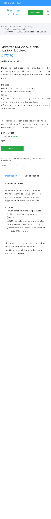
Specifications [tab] (32, 175)
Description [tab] (11, 175)
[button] (47, 13)
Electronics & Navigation (16, 29)
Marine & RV (15, 26)
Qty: (3, 140)
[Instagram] (19, 165)
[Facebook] (10, 165)
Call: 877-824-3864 (12, 3)
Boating (28, 26)
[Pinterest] (24, 165)
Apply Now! (35, 12)
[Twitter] (15, 165)
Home (4, 26)
